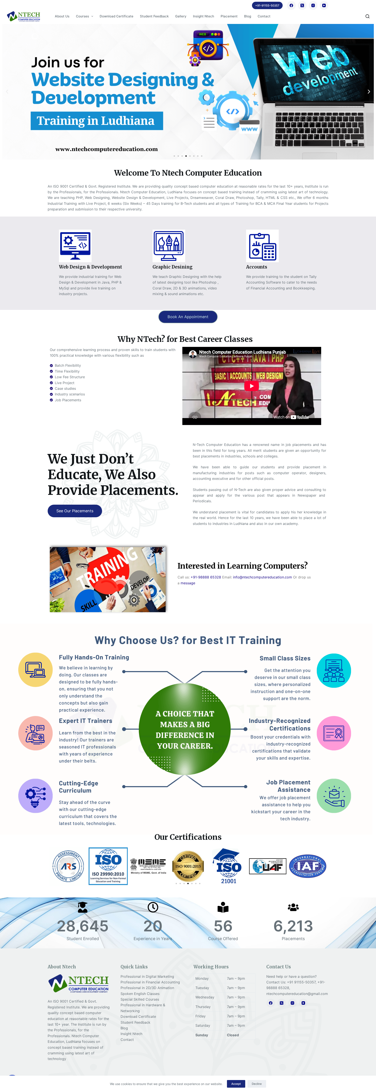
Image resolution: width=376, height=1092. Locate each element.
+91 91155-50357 (301, 982)
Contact (264, 16)
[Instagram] (313, 5)
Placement (229, 16)
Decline (257, 1083)
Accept (236, 1083)
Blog (247, 16)
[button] (7, 91)
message (188, 583)
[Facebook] (291, 5)
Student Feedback (154, 16)
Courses (82, 16)
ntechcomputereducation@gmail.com (297, 993)
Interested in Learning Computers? (243, 566)
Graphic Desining (173, 267)
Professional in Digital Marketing (147, 976)
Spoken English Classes (140, 993)
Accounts (256, 267)
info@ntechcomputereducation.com (262, 577)
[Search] (367, 16)
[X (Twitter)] (302, 5)
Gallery (180, 16)
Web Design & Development (90, 267)
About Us (62, 16)
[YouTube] (324, 5)
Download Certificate (116, 16)
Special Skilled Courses (140, 999)
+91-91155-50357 (267, 5)
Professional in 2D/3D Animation (147, 988)
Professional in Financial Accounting (150, 982)
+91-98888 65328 (206, 577)
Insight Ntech (203, 16)
